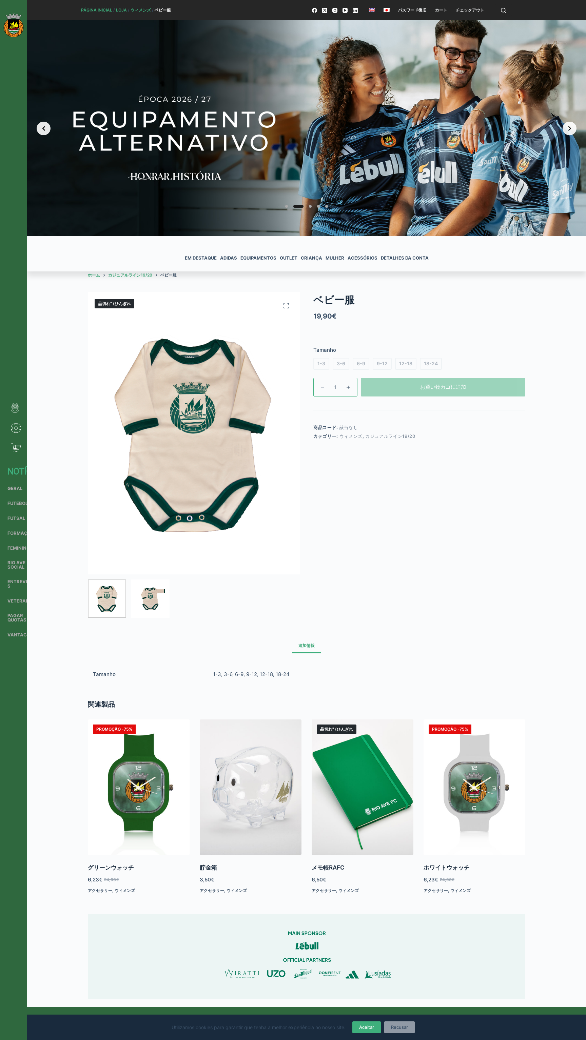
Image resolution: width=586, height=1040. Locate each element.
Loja (121, 10)
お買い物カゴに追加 (443, 387)
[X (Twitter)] (324, 10)
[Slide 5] (327, 206)
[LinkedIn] (355, 10)
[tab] (306, 645)
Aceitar (366, 1027)
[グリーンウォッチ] (139, 787)
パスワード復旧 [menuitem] (412, 10)
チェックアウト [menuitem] (470, 10)
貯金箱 (208, 867)
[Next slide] (570, 128)
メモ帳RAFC (328, 867)
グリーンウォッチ (111, 867)
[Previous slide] (44, 128)
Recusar (399, 1027)
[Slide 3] (306, 206)
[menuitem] (372, 10)
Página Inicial (96, 10)
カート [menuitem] (441, 10)
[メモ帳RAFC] (362, 787)
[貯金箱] (250, 787)
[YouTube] (345, 10)
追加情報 (306, 645)
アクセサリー (100, 890)
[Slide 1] (286, 206)
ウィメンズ (141, 10)
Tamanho (324, 350)
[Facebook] (314, 10)
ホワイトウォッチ (447, 867)
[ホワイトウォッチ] (474, 787)
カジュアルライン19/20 (390, 436)
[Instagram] (334, 10)
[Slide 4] (318, 206)
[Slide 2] (295, 206)
